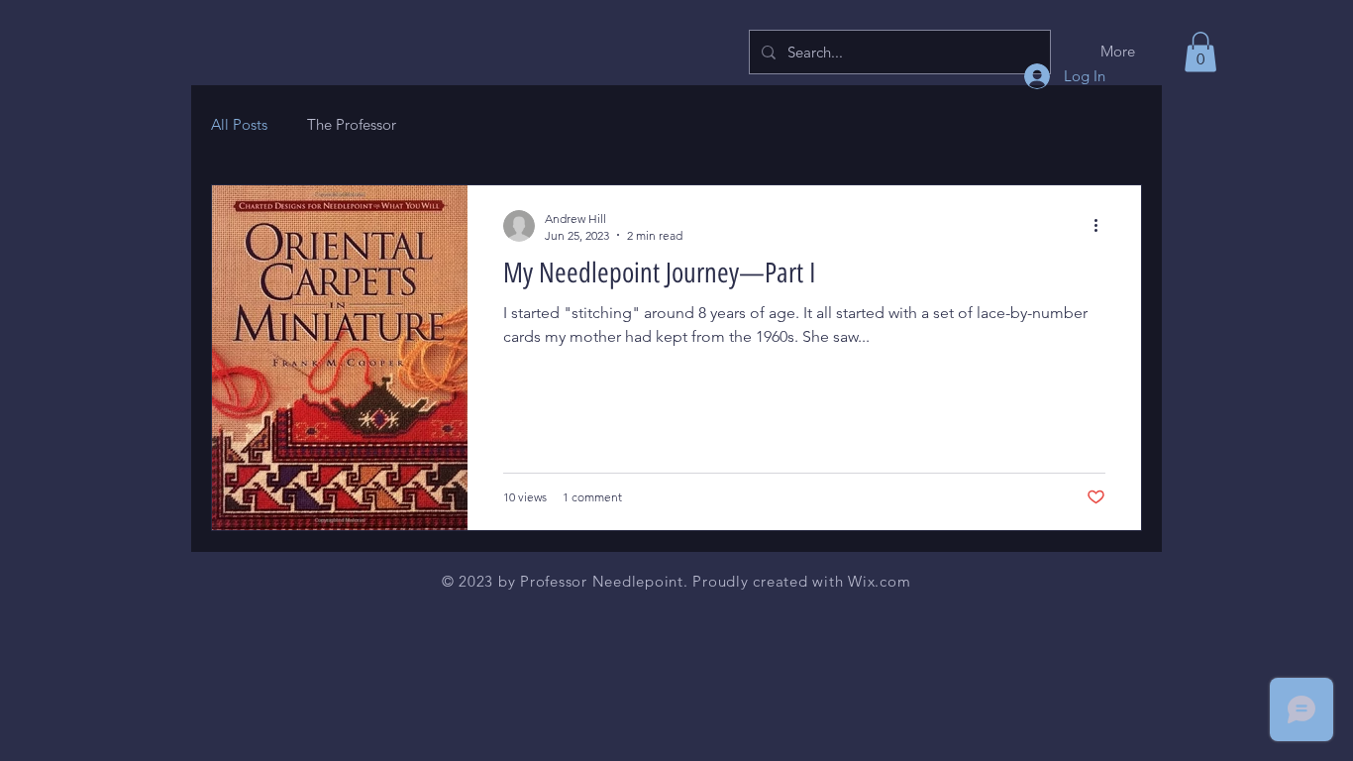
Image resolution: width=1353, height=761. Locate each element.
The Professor (351, 124)
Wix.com (879, 581)
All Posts (239, 124)
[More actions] (1102, 226)
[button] (1200, 52)
